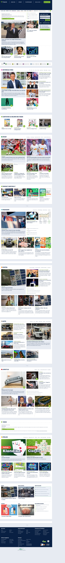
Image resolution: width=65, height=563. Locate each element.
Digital (5, 267)
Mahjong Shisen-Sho (31, 437)
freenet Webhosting (37, 533)
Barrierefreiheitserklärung (22, 540)
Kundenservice (20, 539)
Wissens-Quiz (28, 532)
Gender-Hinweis (28, 539)
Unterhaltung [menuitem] (14, 10)
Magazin (37, 321)
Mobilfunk (13, 2)
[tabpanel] (13, 33)
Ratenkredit (44, 531)
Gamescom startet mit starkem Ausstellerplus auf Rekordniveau (34, 290)
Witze (27, 533)
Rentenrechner (45, 533)
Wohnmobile (40, 321)
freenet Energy (3, 542)
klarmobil (10, 541)
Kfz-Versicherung (37, 534)
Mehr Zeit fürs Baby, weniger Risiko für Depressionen (41, 491)
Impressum (19, 541)
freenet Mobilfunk (3, 539)
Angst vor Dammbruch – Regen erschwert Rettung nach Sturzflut (42, 493)
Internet (20, 2)
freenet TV (2, 540)
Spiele (27, 530)
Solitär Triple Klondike (43, 437)
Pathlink (36, 437)
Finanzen (5, 210)
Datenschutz (20, 542)
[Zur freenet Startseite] (3, 2)
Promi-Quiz (19, 533)
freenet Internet (3, 541)
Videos (27, 531)
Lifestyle (5, 369)
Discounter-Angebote (38, 530)
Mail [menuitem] (28, 10)
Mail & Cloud (37, 2)
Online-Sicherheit (45, 530)
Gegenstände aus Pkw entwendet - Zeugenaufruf (41, 508)
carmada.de (11, 542)
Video (5, 422)
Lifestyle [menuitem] (18, 10)
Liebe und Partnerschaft (43, 369)
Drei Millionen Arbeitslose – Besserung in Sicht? (32, 232)
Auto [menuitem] (10, 10)
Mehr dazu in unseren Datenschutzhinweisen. (17, 21)
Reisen (39, 369)
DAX (40, 220)
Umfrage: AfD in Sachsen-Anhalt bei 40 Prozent (41, 487)
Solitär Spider (49, 437)
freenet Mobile (11, 540)
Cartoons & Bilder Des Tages (12, 117)
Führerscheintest (48, 321)
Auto (4, 321)
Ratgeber (36, 369)
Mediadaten (28, 541)
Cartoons (19, 530)
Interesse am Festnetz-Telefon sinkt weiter (32, 293)
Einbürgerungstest (20, 531)
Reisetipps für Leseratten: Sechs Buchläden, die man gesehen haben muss (35, 392)
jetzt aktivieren (5, 18)
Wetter (10, 531)
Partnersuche (11, 532)
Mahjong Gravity (25, 437)
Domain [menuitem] (30, 10)
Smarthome (49, 267)
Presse (27, 540)
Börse (2, 530)
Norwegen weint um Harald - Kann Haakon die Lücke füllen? (42, 489)
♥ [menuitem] (32, 10)
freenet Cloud (37, 531)
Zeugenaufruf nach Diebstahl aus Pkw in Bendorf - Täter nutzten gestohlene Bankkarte (42, 505)
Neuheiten (31, 321)
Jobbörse (10, 530)
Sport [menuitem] (4, 10)
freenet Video (11, 539)
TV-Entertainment (28, 2)
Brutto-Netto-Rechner (46, 532)
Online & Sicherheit (37, 267)
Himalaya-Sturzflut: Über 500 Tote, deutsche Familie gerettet (33, 18)
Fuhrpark (44, 321)
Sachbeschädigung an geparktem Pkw (40, 509)
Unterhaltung (7, 70)
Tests (34, 321)
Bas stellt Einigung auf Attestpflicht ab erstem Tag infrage (32, 16)
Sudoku (39, 437)
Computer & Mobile (31, 267)
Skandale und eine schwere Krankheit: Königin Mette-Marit (42, 495)
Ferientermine (3, 532)
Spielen (5, 437)
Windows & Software (44, 267)
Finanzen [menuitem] (7, 10)
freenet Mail (36, 532)
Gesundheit (49, 369)
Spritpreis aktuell (3, 531)
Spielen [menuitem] (25, 10)
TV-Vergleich (45, 534)
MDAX (41, 221)
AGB (18, 546)
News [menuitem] (2, 10)
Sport (4, 137)
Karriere (27, 542)
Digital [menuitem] (22, 10)
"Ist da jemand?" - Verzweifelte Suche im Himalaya (32, 14)
